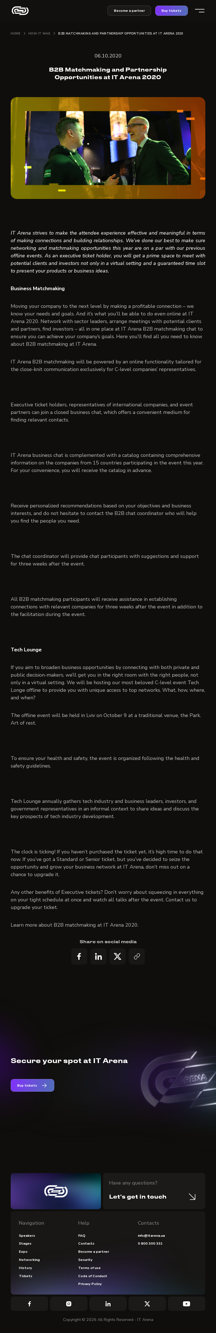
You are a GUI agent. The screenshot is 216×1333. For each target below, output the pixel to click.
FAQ (81, 1235)
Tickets (25, 1276)
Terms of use (89, 1267)
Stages (25, 1243)
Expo (23, 1251)
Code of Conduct (92, 1276)
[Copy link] (137, 956)
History (25, 1267)
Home (15, 33)
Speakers (27, 1235)
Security (85, 1259)
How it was (39, 33)
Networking (29, 1259)
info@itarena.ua (151, 1235)
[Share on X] (117, 956)
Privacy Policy (90, 1283)
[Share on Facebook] (79, 956)
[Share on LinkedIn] (98, 956)
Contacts (86, 1243)
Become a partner (129, 10)
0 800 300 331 (150, 1243)
